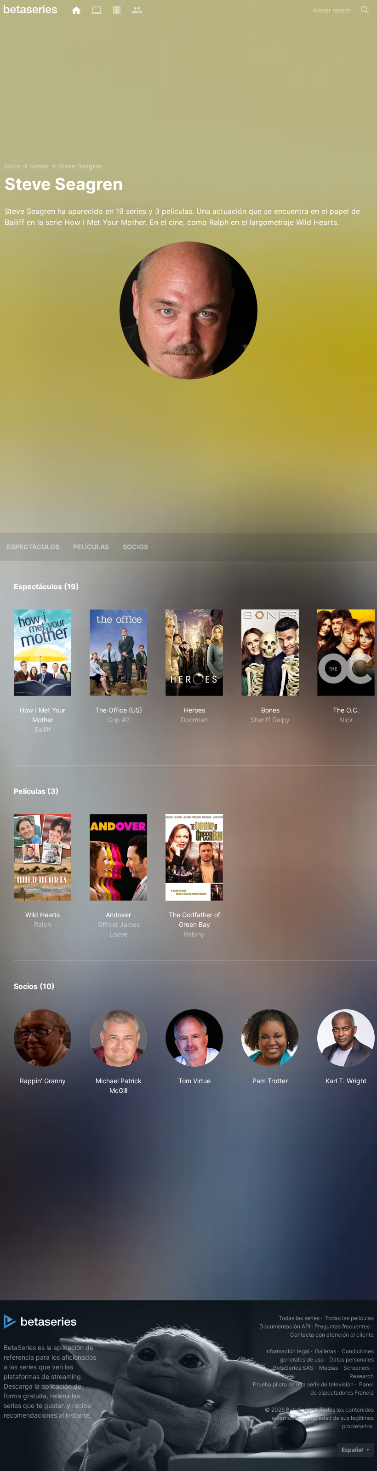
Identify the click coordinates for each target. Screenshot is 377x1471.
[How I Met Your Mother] (42, 652)
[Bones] (270, 652)
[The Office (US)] (118, 652)
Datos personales (351, 1359)
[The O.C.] (346, 652)
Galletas (325, 1351)
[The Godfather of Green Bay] (194, 857)
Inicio (12, 166)
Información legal (287, 1351)
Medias (328, 1367)
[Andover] (118, 857)
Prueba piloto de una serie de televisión (303, 1384)
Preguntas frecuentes (342, 1326)
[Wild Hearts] (42, 857)
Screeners (356, 1367)
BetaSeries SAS (293, 1367)
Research (361, 1376)
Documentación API (284, 1326)
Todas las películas (349, 1318)
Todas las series (299, 1318)
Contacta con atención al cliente (332, 1334)
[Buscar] (365, 10)
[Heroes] (194, 652)
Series (39, 166)
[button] (42, 1052)
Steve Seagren (80, 166)
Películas (91, 547)
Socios (135, 547)
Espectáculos (33, 547)
